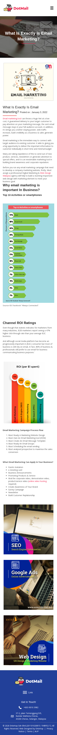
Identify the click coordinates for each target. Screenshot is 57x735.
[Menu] (51, 8)
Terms (30, 731)
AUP (37, 731)
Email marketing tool (12, 118)
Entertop (39, 728)
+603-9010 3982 (31, 707)
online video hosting (38, 481)
